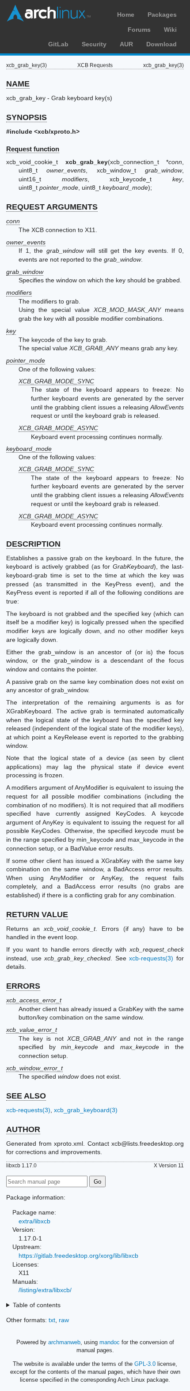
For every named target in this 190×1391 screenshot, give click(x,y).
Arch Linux (49, 13)
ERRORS (23, 986)
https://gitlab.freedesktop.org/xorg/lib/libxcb (78, 1255)
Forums (139, 29)
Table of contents (37, 1305)
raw (64, 1320)
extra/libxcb (34, 1221)
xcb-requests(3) (151, 958)
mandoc (109, 1342)
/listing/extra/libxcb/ (45, 1290)
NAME (18, 83)
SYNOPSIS (26, 117)
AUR (126, 44)
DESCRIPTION (33, 544)
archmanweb (64, 1342)
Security (94, 44)
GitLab (58, 44)
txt (52, 1320)
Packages (162, 14)
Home (125, 14)
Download (161, 44)
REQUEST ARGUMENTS (52, 206)
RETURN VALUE (37, 914)
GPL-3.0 (145, 1364)
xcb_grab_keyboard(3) (86, 1110)
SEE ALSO (26, 1095)
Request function (32, 149)
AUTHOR (23, 1129)
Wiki (170, 29)
